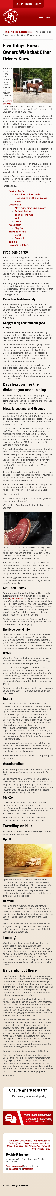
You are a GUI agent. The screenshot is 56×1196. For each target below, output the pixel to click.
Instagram (28, 1169)
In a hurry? (28, 4)
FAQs (26, 1143)
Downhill (19, 238)
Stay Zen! (19, 228)
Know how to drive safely (27, 194)
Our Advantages (32, 1146)
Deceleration (15, 204)
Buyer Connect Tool (39, 1143)
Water (18, 218)
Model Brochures (15, 1146)
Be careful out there (19, 245)
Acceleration (15, 225)
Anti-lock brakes (23, 211)
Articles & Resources (21, 32)
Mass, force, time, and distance (30, 208)
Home (6, 32)
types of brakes (16, 598)
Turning (13, 241)
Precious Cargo (16, 191)
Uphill (18, 235)
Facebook (14, 1169)
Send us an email (14, 1166)
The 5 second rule (24, 215)
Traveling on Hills (17, 231)
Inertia (18, 221)
